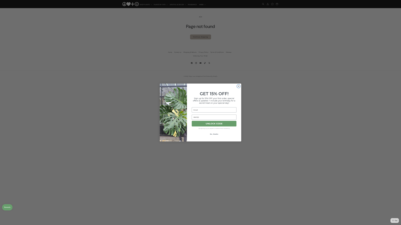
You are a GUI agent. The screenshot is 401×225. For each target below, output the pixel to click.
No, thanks (214, 134)
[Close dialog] (238, 86)
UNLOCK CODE (214, 123)
